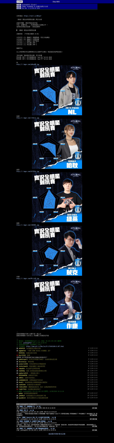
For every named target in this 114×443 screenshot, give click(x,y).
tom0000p (22, 371)
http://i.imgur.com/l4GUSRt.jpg (28, 225)
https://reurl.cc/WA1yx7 (32, 16)
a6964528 (22, 348)
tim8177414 (22, 389)
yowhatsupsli (23, 359)
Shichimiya (22, 361)
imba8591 (22, 368)
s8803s (21, 377)
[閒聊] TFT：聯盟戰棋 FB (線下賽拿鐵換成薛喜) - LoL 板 (37, 428)
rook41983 (22, 384)
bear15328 (22, 355)
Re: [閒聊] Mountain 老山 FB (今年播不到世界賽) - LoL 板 (37, 417)
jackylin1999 (23, 364)
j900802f (22, 395)
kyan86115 (22, 398)
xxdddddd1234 (23, 380)
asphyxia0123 (23, 373)
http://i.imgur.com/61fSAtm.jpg (28, 171)
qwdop (21, 393)
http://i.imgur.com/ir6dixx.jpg (28, 118)
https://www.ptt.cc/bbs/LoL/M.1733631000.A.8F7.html (45, 346)
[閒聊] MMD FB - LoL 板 (26, 410)
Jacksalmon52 (23, 366)
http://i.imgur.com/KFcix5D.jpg (28, 278)
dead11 (21, 382)
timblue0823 (23, 387)
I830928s (22, 353)
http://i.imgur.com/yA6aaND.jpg (28, 64)
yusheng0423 (26, 4)
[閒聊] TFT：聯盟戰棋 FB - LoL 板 (30, 406)
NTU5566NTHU (23, 375)
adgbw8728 (22, 350)
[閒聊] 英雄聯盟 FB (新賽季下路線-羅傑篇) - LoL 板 (35, 421)
